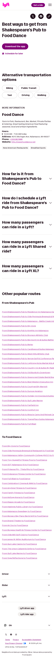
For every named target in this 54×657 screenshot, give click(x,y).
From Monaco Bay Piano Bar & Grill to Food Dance (25, 516)
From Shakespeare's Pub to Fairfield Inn (20, 405)
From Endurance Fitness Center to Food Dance (24, 474)
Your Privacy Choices (13, 643)
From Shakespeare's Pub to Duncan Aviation (22, 391)
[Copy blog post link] (49, 16)
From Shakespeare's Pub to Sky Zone (19, 326)
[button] (50, 5)
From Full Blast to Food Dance (16, 478)
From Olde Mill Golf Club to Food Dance (20, 534)
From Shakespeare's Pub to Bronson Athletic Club (25, 335)
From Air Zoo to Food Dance (15, 525)
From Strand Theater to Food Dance (18, 520)
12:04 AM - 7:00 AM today (15, 134)
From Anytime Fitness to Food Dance (19, 488)
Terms (7, 640)
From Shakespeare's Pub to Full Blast (19, 424)
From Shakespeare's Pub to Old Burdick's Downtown (26, 372)
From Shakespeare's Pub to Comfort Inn (20, 410)
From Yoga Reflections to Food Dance (19, 558)
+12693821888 (16, 139)
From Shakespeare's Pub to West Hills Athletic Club (25, 354)
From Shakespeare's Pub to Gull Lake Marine (22, 400)
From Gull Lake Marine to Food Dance (19, 553)
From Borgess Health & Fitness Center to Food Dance (27, 530)
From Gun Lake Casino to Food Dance (19, 544)
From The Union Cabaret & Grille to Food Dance (24, 548)
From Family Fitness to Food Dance (18, 492)
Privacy (16, 640)
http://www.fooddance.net (23, 142)
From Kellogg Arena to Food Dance (18, 497)
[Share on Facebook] (41, 16)
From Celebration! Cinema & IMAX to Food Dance (24, 483)
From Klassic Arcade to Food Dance (18, 502)
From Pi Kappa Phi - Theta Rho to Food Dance (23, 469)
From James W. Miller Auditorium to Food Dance (24, 539)
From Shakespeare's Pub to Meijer (17, 344)
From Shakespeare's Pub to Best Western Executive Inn (27, 382)
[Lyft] (6, 5)
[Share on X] (33, 16)
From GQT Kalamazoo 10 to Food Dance (20, 464)
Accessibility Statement (31, 640)
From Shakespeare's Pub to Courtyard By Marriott (24, 386)
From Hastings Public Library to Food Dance (22, 506)
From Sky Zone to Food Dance (16, 446)
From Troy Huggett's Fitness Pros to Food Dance (24, 460)
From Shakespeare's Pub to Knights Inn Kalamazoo (25, 330)
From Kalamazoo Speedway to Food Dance (21, 511)
